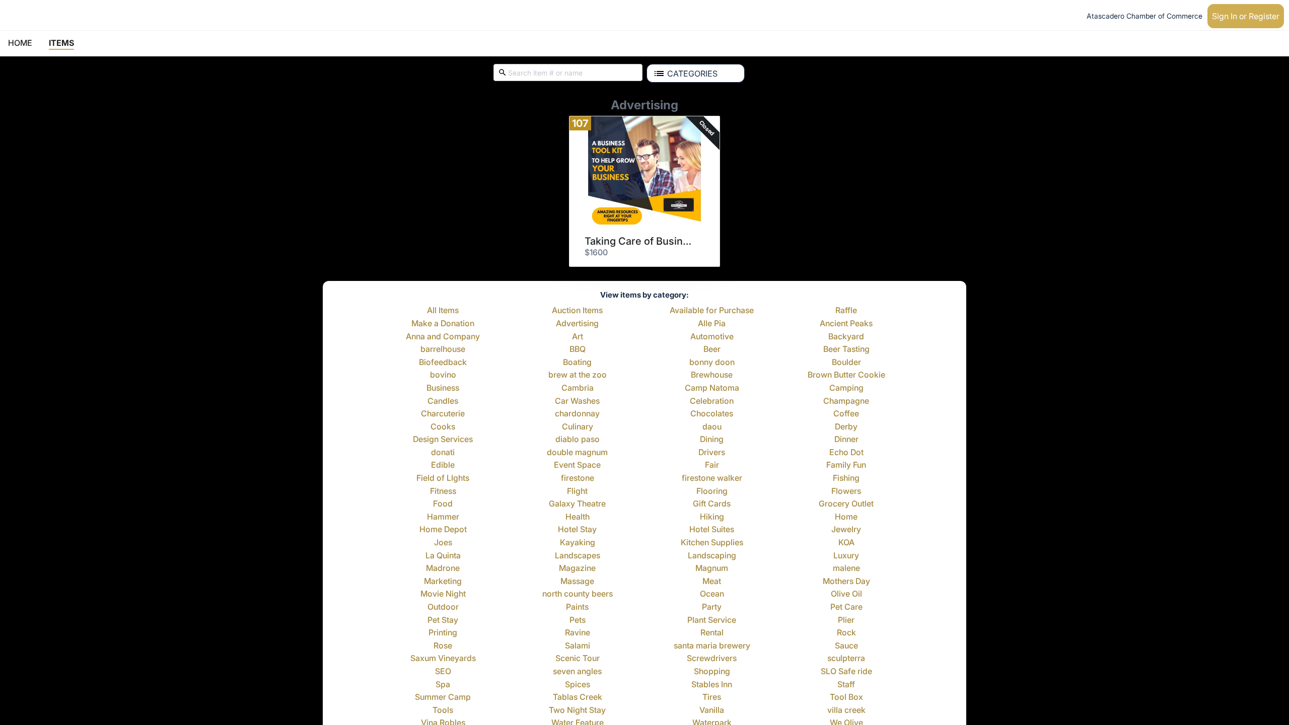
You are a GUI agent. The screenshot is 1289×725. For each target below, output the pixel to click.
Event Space (577, 465)
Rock (846, 632)
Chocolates (711, 413)
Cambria (577, 388)
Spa (443, 684)
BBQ (577, 349)
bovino (443, 375)
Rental (712, 632)
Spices (577, 684)
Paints (577, 607)
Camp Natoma (712, 388)
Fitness (443, 491)
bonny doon (712, 362)
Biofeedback (443, 362)
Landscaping (712, 555)
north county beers (577, 594)
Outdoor (443, 607)
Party (712, 607)
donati (443, 452)
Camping (846, 388)
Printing (442, 632)
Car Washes (577, 401)
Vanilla (711, 710)
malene (846, 568)
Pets (577, 620)
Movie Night (443, 594)
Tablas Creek (577, 697)
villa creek (846, 710)
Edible (443, 465)
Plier (846, 620)
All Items (443, 310)
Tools (443, 710)
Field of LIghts (442, 478)
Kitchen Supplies (712, 542)
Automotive (712, 336)
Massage (577, 581)
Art (577, 336)
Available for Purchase (712, 310)
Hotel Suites (711, 529)
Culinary (577, 426)
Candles (442, 401)
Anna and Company (443, 336)
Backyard (846, 336)
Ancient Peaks (846, 323)
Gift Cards (712, 504)
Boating (577, 362)
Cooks (443, 426)
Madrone (443, 568)
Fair (712, 465)
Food (443, 504)
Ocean (712, 594)
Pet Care (846, 607)
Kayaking (577, 542)
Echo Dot (846, 452)
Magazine (577, 568)
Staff (846, 684)
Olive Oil (846, 594)
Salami (577, 645)
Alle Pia (712, 323)
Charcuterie (443, 413)
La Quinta (443, 555)
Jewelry (846, 529)
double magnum (577, 452)
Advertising (577, 323)
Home (846, 517)
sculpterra (846, 658)
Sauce (846, 645)
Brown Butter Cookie (846, 375)
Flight (577, 491)
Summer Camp (443, 697)
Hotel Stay (577, 529)
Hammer (443, 517)
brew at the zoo (577, 375)
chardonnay (577, 413)
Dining (712, 439)
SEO (443, 671)
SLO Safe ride (846, 671)
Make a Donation (442, 323)
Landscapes (577, 555)
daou (712, 426)
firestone (577, 478)
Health (577, 517)
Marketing (443, 581)
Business (442, 388)
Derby (846, 426)
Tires (711, 697)
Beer (712, 349)
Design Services (443, 439)
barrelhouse (442, 349)
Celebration (712, 401)
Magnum (711, 568)
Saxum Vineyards (443, 658)
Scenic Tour (577, 658)
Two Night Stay (577, 710)
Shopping (712, 671)
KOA (846, 542)
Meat (711, 581)
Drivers (711, 452)
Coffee (846, 413)
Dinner (846, 439)
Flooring (712, 491)
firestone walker (712, 478)
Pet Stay (442, 620)
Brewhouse (712, 375)
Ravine (577, 632)
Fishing (846, 478)
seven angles (577, 671)
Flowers (846, 491)
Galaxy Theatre (577, 504)
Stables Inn (711, 684)
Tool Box (846, 697)
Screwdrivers (712, 658)
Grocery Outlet (846, 504)
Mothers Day (846, 581)
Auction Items (577, 310)
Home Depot (443, 529)
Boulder (846, 362)
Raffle (846, 310)
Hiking (712, 517)
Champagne (846, 401)
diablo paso (577, 439)
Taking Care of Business (641, 241)
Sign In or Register (1245, 16)
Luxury (846, 555)
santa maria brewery (712, 645)
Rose (443, 645)
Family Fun (846, 465)
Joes (443, 542)
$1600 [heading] (596, 252)
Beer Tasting (846, 349)
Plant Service (711, 620)
